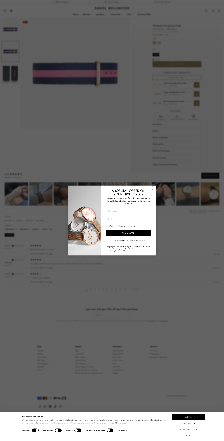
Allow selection (188, 429)
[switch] (58, 430)
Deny (188, 435)
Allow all (189, 417)
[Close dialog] (152, 187)
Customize (187, 423)
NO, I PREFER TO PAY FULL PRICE (128, 241)
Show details (122, 430)
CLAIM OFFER (129, 233)
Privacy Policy (122, 251)
